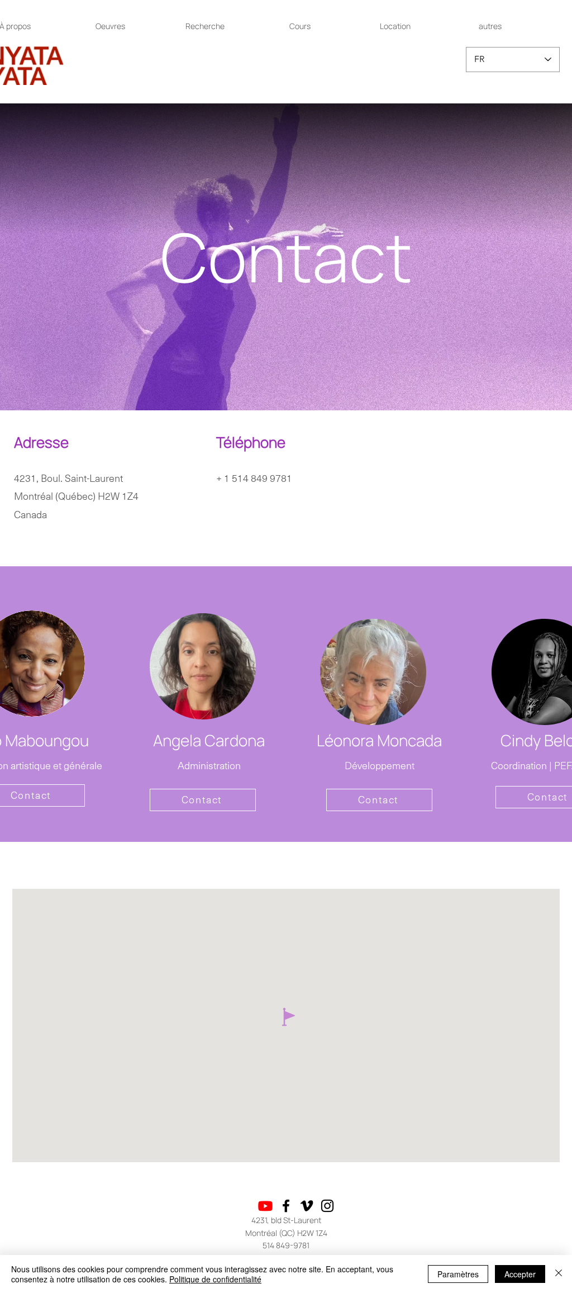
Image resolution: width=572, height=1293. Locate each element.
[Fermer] (558, 1274)
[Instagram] (327, 1205)
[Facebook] (286, 1205)
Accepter (520, 1274)
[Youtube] (265, 1205)
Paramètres (458, 1274)
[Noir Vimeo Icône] (306, 1205)
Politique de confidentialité (215, 1279)
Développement (379, 766)
